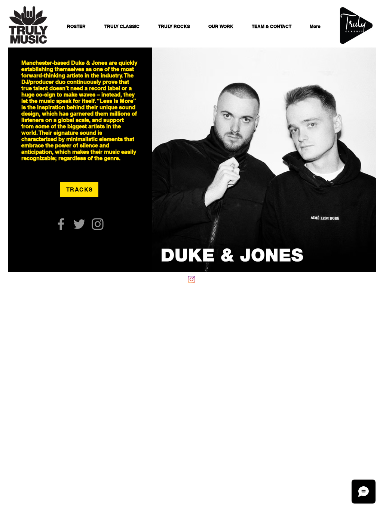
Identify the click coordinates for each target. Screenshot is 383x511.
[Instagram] (97, 224)
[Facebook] (61, 224)
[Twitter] (79, 224)
